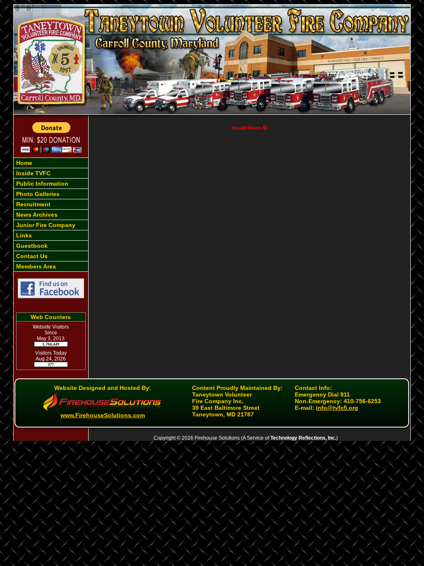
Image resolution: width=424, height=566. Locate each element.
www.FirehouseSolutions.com (102, 415)
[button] (50, 173)
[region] (51, 214)
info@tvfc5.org (337, 407)
